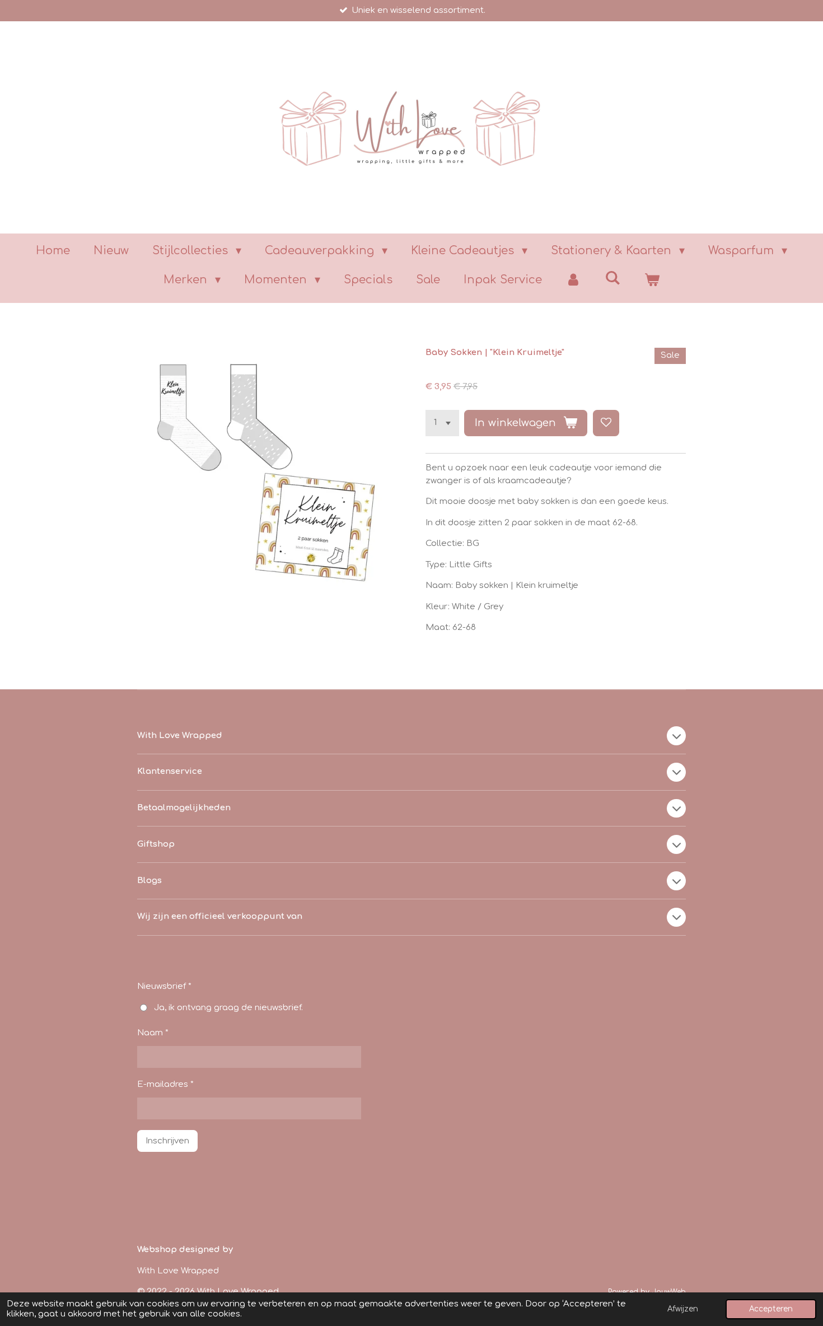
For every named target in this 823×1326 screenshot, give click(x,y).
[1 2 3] (442, 423)
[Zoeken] (612, 278)
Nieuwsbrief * (164, 986)
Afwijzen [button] (682, 1309)
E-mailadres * (165, 1084)
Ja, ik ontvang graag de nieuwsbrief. (228, 1007)
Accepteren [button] (771, 1309)
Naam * (153, 1033)
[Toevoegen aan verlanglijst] (606, 423)
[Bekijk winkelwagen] (651, 280)
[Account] (573, 280)
